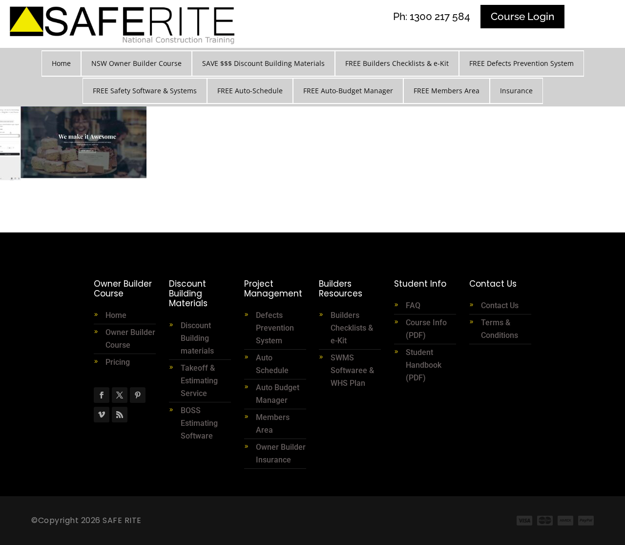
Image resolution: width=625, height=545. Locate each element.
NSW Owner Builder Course (136, 63)
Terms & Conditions (499, 329)
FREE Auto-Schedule (250, 90)
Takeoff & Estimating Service (199, 380)
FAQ (413, 305)
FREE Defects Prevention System (521, 63)
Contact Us (500, 305)
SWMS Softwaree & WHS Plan (352, 370)
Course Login (522, 16)
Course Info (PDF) (426, 329)
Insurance (516, 90)
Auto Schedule (273, 364)
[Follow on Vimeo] (101, 414)
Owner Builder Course (130, 339)
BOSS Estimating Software (199, 423)
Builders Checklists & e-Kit (352, 328)
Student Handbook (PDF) (423, 365)
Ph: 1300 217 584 (431, 16)
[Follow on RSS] (119, 414)
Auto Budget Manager (277, 394)
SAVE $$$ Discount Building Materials (263, 63)
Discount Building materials (197, 338)
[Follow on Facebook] (101, 395)
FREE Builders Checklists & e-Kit (397, 63)
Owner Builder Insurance (281, 453)
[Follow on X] (119, 395)
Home (61, 63)
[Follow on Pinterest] (138, 395)
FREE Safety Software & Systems (145, 90)
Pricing (117, 362)
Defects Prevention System (275, 328)
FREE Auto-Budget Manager (348, 90)
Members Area (273, 424)
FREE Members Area (446, 90)
